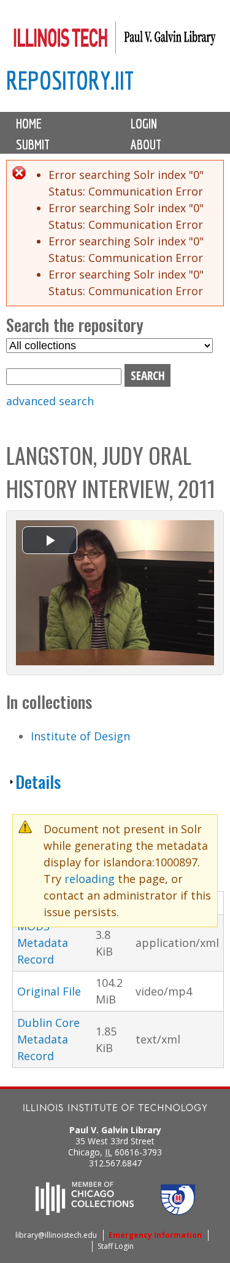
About (146, 144)
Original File (49, 991)
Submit (33, 144)
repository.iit (70, 80)
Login (144, 124)
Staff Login (116, 1246)
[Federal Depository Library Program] (178, 1211)
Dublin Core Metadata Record (48, 1039)
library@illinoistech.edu (56, 1235)
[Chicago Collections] (85, 1211)
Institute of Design (80, 736)
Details (38, 781)
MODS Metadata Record (42, 943)
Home (29, 124)
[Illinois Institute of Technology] (115, 1109)
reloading (89, 878)
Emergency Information (155, 1235)
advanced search (50, 401)
